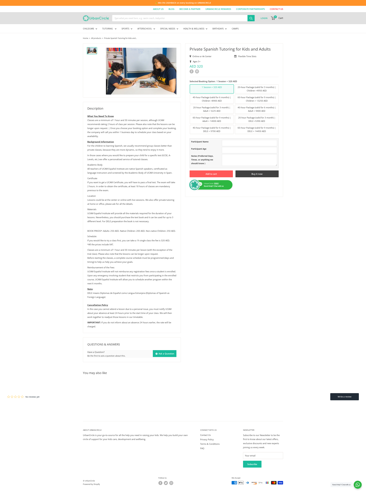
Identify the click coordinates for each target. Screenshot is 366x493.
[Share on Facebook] (192, 71)
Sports (125, 28)
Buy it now (256, 173)
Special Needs (167, 28)
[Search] (251, 18)
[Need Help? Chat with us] (358, 485)
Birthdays (218, 28)
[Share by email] (197, 71)
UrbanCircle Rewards (218, 9)
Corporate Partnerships (250, 9)
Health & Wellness (193, 28)
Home (85, 38)
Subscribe (252, 464)
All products (96, 38)
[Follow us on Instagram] (171, 483)
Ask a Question (166, 353)
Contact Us (205, 435)
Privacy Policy (207, 439)
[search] (179, 18)
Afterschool (144, 28)
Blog (171, 9)
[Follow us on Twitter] (166, 483)
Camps (235, 28)
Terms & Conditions (210, 443)
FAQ (202, 448)
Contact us (276, 9)
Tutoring (107, 28)
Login (264, 18)
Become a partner (189, 9)
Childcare (88, 28)
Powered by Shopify (91, 484)
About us (158, 9)
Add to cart (211, 173)
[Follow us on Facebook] (160, 483)
